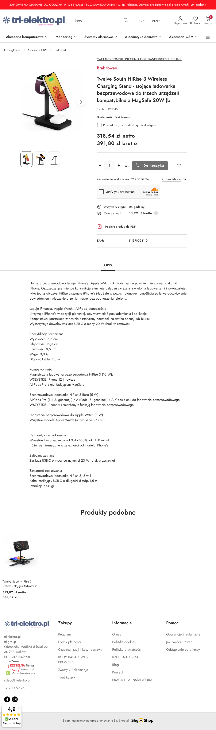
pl (140, 21)
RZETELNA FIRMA (125, 657)
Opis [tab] (108, 265)
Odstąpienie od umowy (183, 649)
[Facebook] (7, 699)
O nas (116, 634)
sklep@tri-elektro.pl (17, 680)
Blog (115, 664)
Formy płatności (69, 641)
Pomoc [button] (172, 623)
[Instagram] (15, 699)
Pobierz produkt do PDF (120, 226)
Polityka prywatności (127, 649)
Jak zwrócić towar (179, 641)
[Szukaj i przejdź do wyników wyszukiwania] (126, 21)
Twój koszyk (66, 677)
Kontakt (117, 672)
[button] (208, 37)
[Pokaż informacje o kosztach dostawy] (156, 213)
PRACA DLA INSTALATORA (132, 679)
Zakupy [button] (65, 623)
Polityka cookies (124, 641)
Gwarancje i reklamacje (183, 634)
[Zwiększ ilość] (119, 165)
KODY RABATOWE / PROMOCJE (73, 660)
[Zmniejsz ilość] (100, 165)
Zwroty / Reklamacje (73, 669)
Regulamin (65, 634)
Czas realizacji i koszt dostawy (80, 649)
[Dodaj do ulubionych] (179, 165)
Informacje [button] (122, 623)
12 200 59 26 (14, 687)
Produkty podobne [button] (108, 512)
